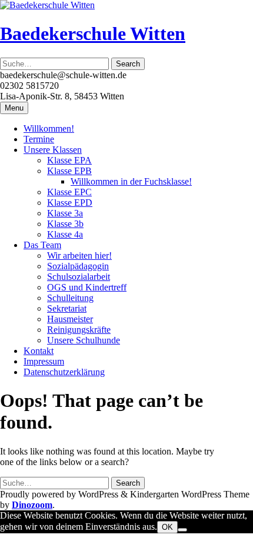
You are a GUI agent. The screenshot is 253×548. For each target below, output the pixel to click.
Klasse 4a (65, 234)
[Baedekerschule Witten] (47, 5)
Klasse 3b (65, 224)
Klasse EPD (69, 203)
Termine (39, 139)
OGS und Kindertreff (86, 287)
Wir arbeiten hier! (79, 255)
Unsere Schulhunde (83, 340)
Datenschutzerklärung (64, 372)
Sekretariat (66, 308)
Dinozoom (32, 505)
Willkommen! (49, 128)
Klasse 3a (65, 213)
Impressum (44, 361)
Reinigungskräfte (79, 330)
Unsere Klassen (53, 150)
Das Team (42, 245)
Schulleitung (70, 298)
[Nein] (182, 530)
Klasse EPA (69, 160)
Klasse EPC (69, 192)
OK (167, 527)
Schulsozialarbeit (78, 277)
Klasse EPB (69, 171)
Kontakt (39, 351)
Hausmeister (70, 319)
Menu (14, 107)
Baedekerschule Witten (92, 33)
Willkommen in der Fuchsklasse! (131, 181)
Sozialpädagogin (78, 266)
